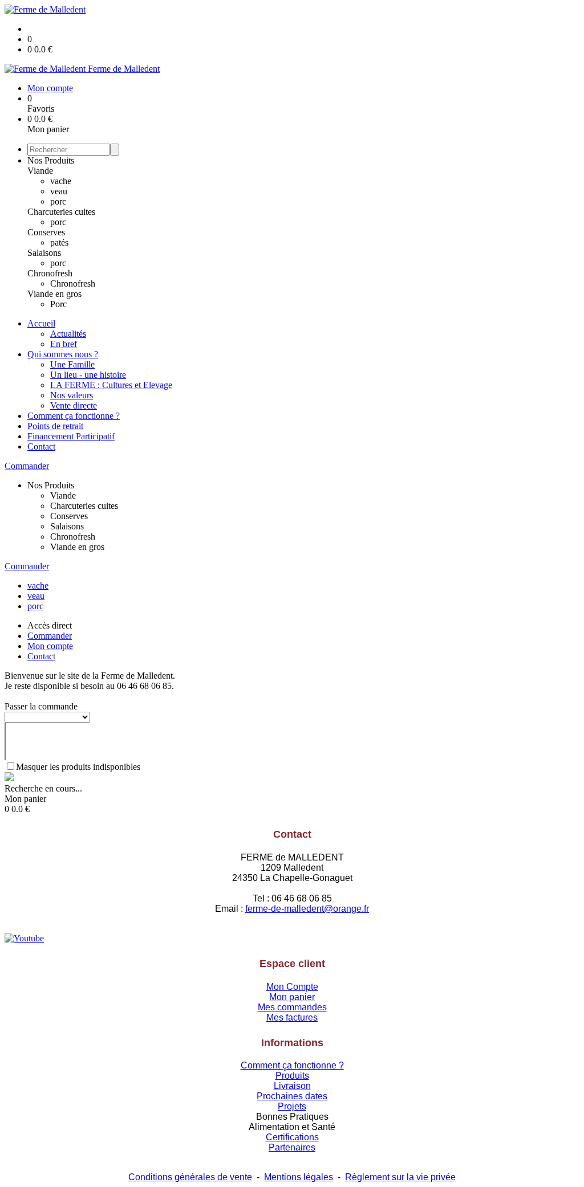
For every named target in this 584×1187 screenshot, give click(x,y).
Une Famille (72, 364)
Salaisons (44, 253)
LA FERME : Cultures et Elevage (111, 385)
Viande (40, 171)
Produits (292, 1075)
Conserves (46, 232)
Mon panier (292, 997)
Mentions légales (298, 1177)
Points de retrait (55, 426)
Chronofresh (49, 273)
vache (60, 181)
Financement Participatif (71, 436)
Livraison (292, 1086)
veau (58, 191)
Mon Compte (292, 987)
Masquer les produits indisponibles (78, 767)
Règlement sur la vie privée (400, 1177)
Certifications (292, 1137)
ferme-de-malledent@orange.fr (307, 908)
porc (58, 201)
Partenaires (292, 1147)
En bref (63, 344)
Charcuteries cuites (61, 212)
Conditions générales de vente (190, 1177)
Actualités (68, 333)
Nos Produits (50, 160)
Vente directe (73, 405)
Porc (58, 304)
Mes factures (292, 1017)
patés (59, 242)
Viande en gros (54, 294)
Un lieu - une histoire (88, 375)
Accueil (41, 323)
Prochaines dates (292, 1096)
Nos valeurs (71, 395)
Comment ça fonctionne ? (73, 416)
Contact (41, 446)
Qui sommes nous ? (62, 354)
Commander (27, 466)
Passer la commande (41, 706)
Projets (292, 1106)
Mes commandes (292, 1007)
